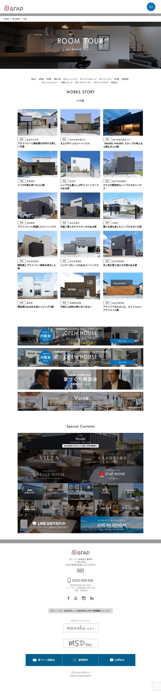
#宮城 (41, 79)
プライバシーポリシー (80, 672)
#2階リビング (66, 82)
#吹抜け (114, 82)
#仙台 (33, 79)
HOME (6, 19)
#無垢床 (125, 79)
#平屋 (48, 79)
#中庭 (116, 79)
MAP (80, 571)
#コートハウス (105, 79)
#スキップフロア (101, 82)
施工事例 (16, 19)
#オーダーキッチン (83, 82)
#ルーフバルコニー (50, 82)
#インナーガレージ (88, 79)
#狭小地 (57, 79)
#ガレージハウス (70, 79)
